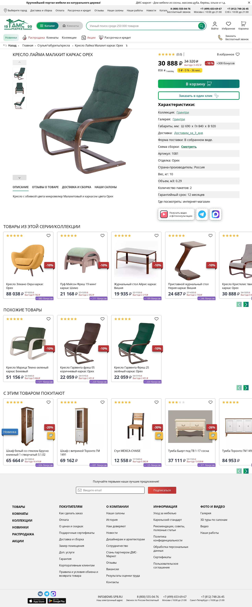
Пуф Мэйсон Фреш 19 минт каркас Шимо (78, 286)
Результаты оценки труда (123, 576)
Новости (151, 10)
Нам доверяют (116, 526)
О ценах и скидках (71, 526)
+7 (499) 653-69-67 (211, 8)
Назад (12, 45)
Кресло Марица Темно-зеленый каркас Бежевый (27, 369)
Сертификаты (162, 557)
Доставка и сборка (41, 10)
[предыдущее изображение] (19, 62)
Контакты (112, 582)
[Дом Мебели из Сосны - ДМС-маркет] (18, 24)
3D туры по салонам (213, 520)
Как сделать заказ (71, 513)
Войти (214, 28)
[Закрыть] (249, 2)
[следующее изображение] (19, 177)
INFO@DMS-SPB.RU (110, 597)
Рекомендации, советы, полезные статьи (169, 528)
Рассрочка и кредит (79, 10)
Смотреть (189, 147)
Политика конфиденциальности (167, 538)
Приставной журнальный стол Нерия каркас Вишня (188, 286)
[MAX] (215, 214)
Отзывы (99, 10)
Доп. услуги (66, 552)
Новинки (11, 37)
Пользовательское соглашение (165, 565)
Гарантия (65, 559)
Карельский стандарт (167, 520)
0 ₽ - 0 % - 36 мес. (190, 70)
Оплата (60, 10)
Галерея (205, 513)
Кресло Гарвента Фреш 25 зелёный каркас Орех (131, 369)
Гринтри (183, 112)
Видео (204, 526)
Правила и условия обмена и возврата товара (78, 574)
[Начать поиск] (201, 25)
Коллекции (69, 37)
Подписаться (162, 490)
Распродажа (36, 37)
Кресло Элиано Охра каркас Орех (24, 286)
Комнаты (73, 25)
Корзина (243, 28)
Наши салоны (115, 10)
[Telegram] (202, 214)
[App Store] (37, 601)
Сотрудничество (117, 546)
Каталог (164, 10)
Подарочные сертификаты (76, 533)
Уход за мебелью (164, 513)
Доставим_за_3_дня (188, 133)
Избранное (228, 28)
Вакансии (112, 569)
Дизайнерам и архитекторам (125, 539)
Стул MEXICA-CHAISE (127, 451)
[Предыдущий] (239, 304)
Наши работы (135, 10)
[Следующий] (246, 304)
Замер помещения (71, 546)
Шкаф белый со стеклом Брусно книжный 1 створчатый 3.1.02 (27, 452)
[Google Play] (56, 601)
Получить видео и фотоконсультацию (181, 214)
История (112, 520)
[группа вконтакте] (40, 593)
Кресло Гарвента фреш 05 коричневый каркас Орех (77, 369)
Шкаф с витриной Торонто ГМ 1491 (80, 452)
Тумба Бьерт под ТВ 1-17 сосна (188, 451)
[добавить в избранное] (47, 235)
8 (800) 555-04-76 (180, 8)
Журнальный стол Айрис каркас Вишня (135, 286)
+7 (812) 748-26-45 (238, 8)
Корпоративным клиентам (77, 565)
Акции (91, 37)
